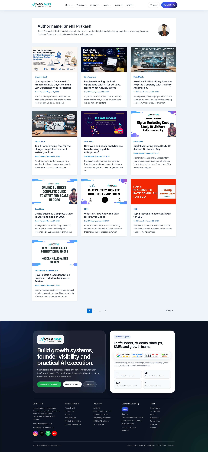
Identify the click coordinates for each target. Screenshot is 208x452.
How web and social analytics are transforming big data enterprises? (103, 149)
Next (169, 310)
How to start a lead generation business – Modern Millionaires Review (52, 278)
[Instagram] (35, 433)
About (67, 5)
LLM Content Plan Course (131, 420)
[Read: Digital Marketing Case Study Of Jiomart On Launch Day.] (153, 124)
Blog (125, 409)
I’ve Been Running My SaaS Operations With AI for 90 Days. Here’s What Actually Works (102, 84)
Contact (153, 428)
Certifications (155, 418)
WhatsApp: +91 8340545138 (43, 427)
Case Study (88, 141)
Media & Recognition (73, 421)
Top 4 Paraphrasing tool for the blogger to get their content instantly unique (53, 149)
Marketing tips (52, 270)
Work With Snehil (72, 384)
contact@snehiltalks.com (42, 424)
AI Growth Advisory (101, 414)
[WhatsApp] (48, 433)
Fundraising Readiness (102, 418)
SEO (86, 209)
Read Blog (90, 384)
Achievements (70, 418)
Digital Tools (138, 77)
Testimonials (155, 411)
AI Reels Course (128, 424)
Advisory (94, 5)
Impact (117, 5)
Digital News (40, 270)
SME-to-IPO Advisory (101, 421)
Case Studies (155, 408)
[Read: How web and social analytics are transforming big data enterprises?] (104, 124)
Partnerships (155, 421)
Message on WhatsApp (49, 384)
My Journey (69, 411)
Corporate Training (129, 427)
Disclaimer (171, 445)
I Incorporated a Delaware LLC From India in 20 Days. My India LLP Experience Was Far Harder (53, 84)
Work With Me (169, 5)
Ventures (80, 5)
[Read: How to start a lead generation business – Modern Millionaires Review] (54, 253)
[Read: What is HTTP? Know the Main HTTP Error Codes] (104, 191)
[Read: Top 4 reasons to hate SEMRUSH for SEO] (153, 191)
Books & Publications (73, 424)
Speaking (125, 430)
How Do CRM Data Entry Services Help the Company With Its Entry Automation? (152, 84)
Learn (106, 5)
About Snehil (70, 408)
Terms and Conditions (147, 445)
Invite (129, 5)
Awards (153, 414)
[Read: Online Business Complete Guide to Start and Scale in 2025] (54, 191)
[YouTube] (54, 433)
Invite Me (153, 424)
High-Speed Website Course (132, 417)
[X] (41, 433)
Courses (153, 5)
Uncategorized (41, 77)
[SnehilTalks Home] (41, 5)
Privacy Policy (132, 445)
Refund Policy (161, 445)
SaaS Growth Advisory (102, 411)
